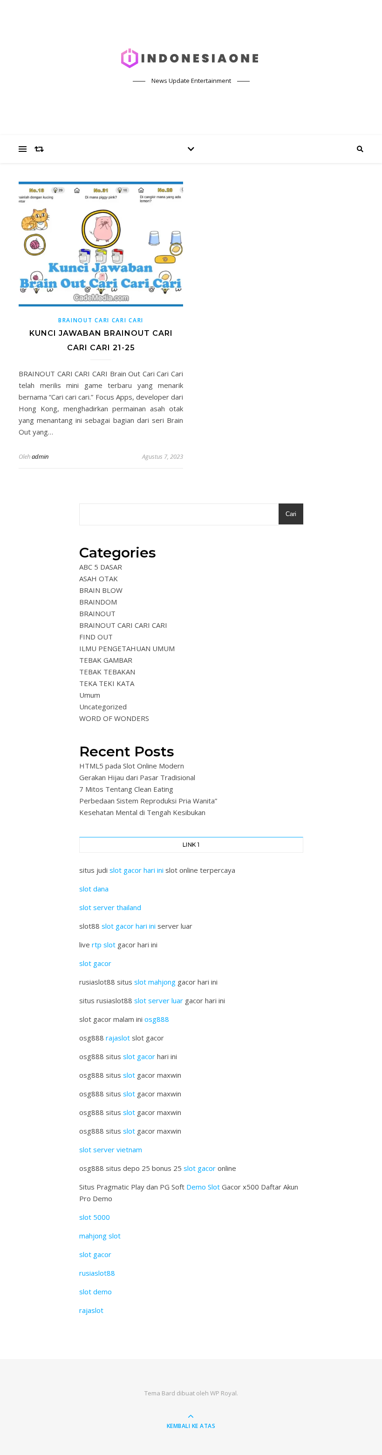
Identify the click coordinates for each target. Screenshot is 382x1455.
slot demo (95, 1291)
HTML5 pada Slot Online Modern (131, 765)
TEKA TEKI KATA (106, 683)
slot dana (94, 888)
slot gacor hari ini (136, 870)
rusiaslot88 (97, 1273)
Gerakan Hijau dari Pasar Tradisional (137, 777)
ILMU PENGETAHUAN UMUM (127, 648)
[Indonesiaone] (191, 58)
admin (40, 456)
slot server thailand (110, 907)
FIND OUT (96, 636)
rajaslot (118, 1037)
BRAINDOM (98, 601)
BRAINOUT (97, 613)
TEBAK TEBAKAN (107, 671)
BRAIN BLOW (101, 590)
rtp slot (104, 944)
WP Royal (223, 1393)
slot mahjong (155, 981)
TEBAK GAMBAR (105, 660)
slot (129, 1075)
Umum (89, 695)
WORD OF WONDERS (114, 718)
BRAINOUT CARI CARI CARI (100, 320)
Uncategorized (103, 706)
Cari (291, 513)
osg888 (156, 1019)
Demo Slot (203, 1186)
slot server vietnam (110, 1149)
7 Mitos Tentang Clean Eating (126, 789)
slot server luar (158, 1000)
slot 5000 (94, 1217)
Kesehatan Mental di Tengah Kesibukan (142, 812)
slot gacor (95, 963)
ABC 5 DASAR (100, 566)
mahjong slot (100, 1235)
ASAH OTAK (98, 578)
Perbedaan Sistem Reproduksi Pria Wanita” (148, 800)
